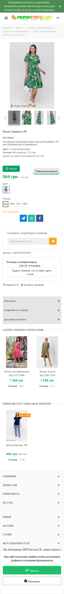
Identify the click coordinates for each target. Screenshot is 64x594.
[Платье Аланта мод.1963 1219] (47, 352)
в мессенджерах (44, 9)
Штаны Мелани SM (16, 445)
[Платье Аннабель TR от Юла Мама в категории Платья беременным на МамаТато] (14, 118)
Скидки (7, 517)
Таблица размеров (46, 171)
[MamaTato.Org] (32, 17)
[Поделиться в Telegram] (23, 218)
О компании (9, 476)
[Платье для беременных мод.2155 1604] (17, 352)
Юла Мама (8, 137)
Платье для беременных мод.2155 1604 (16, 373)
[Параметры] (58, 17)
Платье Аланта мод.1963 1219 (47, 373)
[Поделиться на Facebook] (39, 218)
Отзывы (7, 534)
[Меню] (6, 17)
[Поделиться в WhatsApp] (31, 218)
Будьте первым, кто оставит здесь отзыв (32, 272)
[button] (32, 301)
